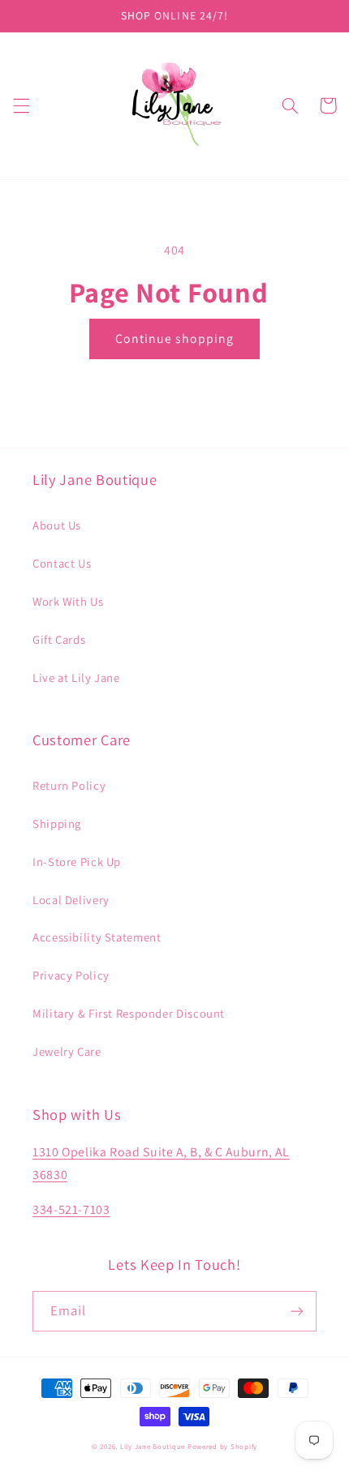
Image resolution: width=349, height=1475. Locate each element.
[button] (21, 105)
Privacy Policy (71, 975)
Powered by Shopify (222, 1446)
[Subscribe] (297, 1311)
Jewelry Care (66, 1051)
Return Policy (69, 785)
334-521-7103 (71, 1209)
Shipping (56, 823)
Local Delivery (71, 899)
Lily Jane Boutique (152, 1446)
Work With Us (68, 601)
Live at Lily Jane (76, 677)
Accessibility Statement (97, 937)
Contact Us (61, 563)
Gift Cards (58, 639)
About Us (56, 525)
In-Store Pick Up (76, 861)
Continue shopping (175, 338)
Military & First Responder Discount (128, 1013)
